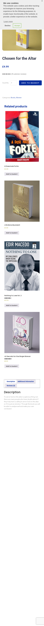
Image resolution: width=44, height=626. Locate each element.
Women (19, 98)
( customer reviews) (18, 74)
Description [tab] (11, 381)
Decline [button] (7, 25)
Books (13, 98)
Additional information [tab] (26, 381)
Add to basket (30, 83)
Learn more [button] (8, 21)
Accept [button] (17, 25)
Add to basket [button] (11, 174)
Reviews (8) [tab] (11, 386)
